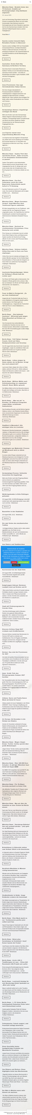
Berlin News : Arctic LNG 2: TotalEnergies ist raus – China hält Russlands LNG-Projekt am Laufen (15, 962)
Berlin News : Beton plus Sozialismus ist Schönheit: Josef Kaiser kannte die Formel (14, 941)
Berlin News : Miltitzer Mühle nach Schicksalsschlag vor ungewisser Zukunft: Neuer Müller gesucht (14, 383)
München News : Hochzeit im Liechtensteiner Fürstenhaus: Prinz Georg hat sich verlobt (15, 228)
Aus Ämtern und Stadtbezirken (13, 544)
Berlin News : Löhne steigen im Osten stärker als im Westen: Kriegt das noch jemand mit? (15, 362)
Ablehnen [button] (14, 562)
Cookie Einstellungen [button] (23, 562)
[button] (30, 2)
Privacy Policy (16, 565)
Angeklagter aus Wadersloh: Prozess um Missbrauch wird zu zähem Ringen (15, 450)
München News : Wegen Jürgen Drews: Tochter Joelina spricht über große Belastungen (15, 743)
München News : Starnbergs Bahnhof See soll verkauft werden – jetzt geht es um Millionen (16, 826)
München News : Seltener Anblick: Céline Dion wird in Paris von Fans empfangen (15, 251)
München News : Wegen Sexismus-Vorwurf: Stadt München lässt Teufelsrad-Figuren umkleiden (15, 203)
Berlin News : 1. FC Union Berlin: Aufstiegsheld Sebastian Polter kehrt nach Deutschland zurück (16, 1004)
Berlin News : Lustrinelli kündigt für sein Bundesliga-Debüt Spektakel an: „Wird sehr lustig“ (16, 983)
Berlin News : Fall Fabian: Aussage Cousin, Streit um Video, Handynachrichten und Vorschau (15, 341)
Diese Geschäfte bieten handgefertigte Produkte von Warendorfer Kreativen (12, 1048)
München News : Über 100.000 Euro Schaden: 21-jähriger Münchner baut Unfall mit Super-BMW (15, 765)
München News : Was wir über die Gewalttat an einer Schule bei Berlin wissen (15, 805)
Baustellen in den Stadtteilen (13, 511)
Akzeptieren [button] (6, 562)
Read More (5, 34)
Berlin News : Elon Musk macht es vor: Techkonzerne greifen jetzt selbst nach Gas (14, 920)
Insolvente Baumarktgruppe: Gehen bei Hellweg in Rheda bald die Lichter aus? (15, 274)
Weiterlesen (6, 59)
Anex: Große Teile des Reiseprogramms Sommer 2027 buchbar (13, 675)
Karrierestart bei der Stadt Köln (14, 569)
